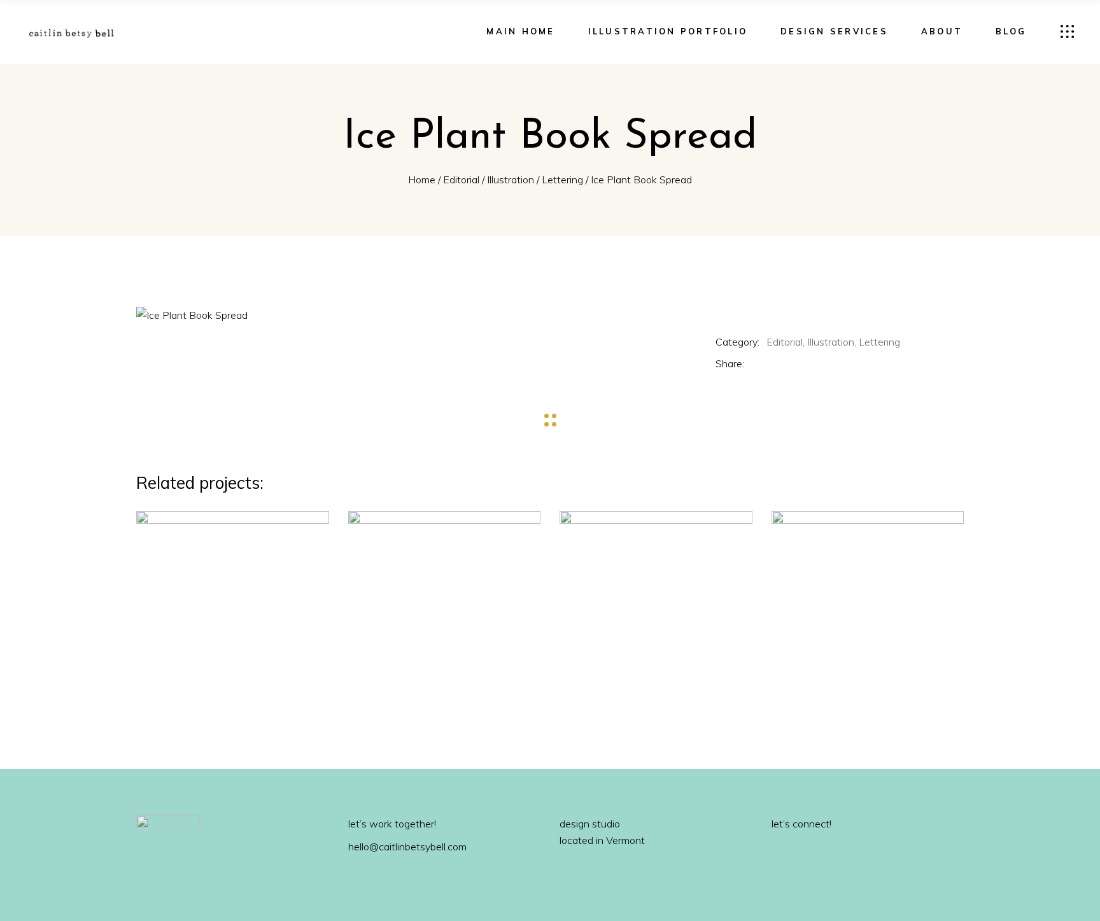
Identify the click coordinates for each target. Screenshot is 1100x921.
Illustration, (831, 341)
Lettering (562, 179)
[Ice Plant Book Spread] (409, 315)
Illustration (510, 179)
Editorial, (785, 341)
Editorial (461, 179)
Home (421, 179)
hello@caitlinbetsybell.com (407, 846)
